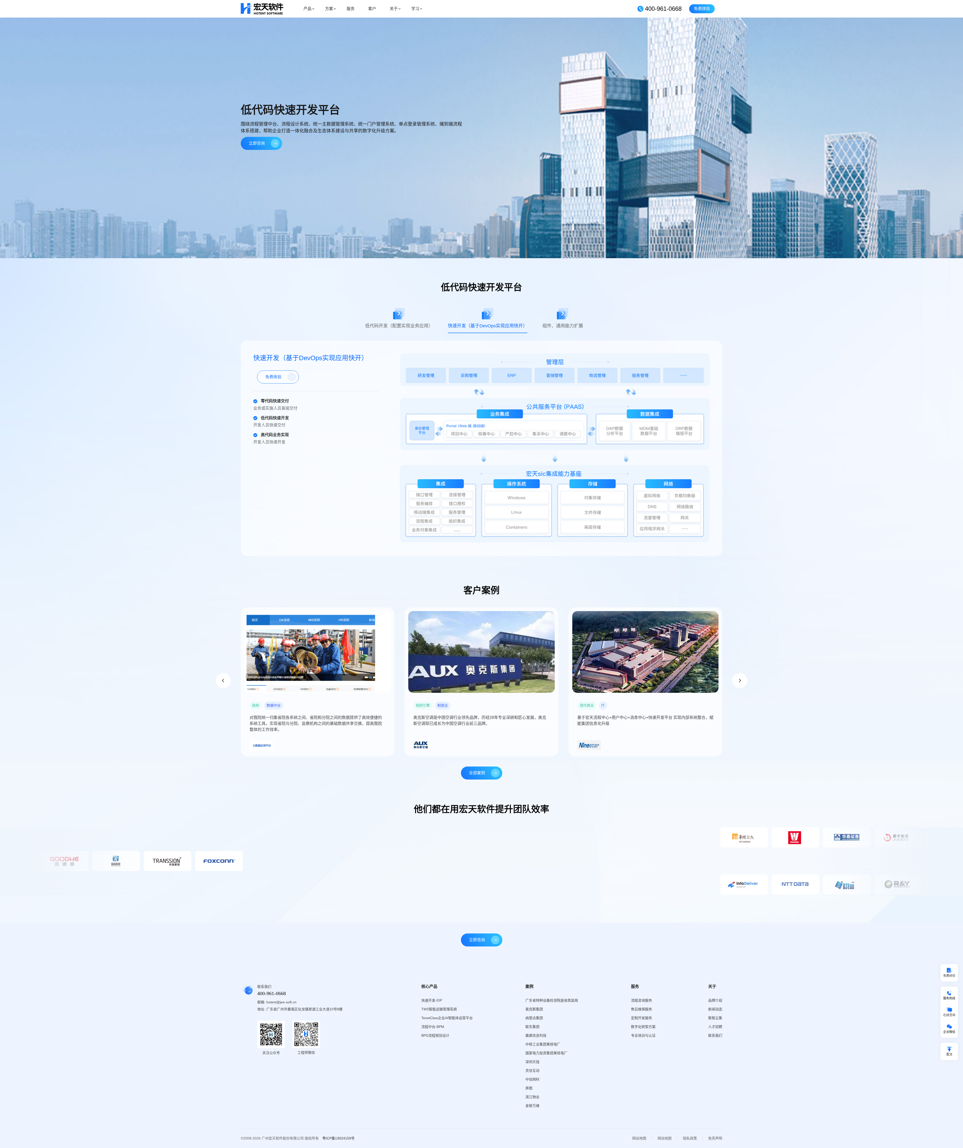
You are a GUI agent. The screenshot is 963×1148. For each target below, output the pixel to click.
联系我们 (715, 1035)
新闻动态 (715, 1009)
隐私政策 (690, 1138)
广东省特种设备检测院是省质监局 (551, 1000)
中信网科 (532, 1079)
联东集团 (532, 1027)
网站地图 (639, 1138)
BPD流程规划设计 (435, 1035)
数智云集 (715, 1018)
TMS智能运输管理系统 (439, 1009)
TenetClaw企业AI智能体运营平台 (447, 1018)
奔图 (528, 1088)
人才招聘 (715, 1027)
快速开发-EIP (431, 1000)
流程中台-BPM (432, 1027)
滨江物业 (532, 1097)
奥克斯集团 (534, 1009)
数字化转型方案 (643, 1027)
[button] (223, 680)
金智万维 (532, 1106)
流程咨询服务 (641, 1000)
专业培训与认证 (643, 1035)
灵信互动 (532, 1071)
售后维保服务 (641, 1009)
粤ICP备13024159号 (338, 1138)
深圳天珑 (532, 1062)
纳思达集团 (534, 1018)
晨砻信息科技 (535, 1035)
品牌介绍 (715, 1000)
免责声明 (715, 1138)
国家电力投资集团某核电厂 (546, 1053)
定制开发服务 (641, 1018)
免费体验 (702, 9)
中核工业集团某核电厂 (542, 1044)
